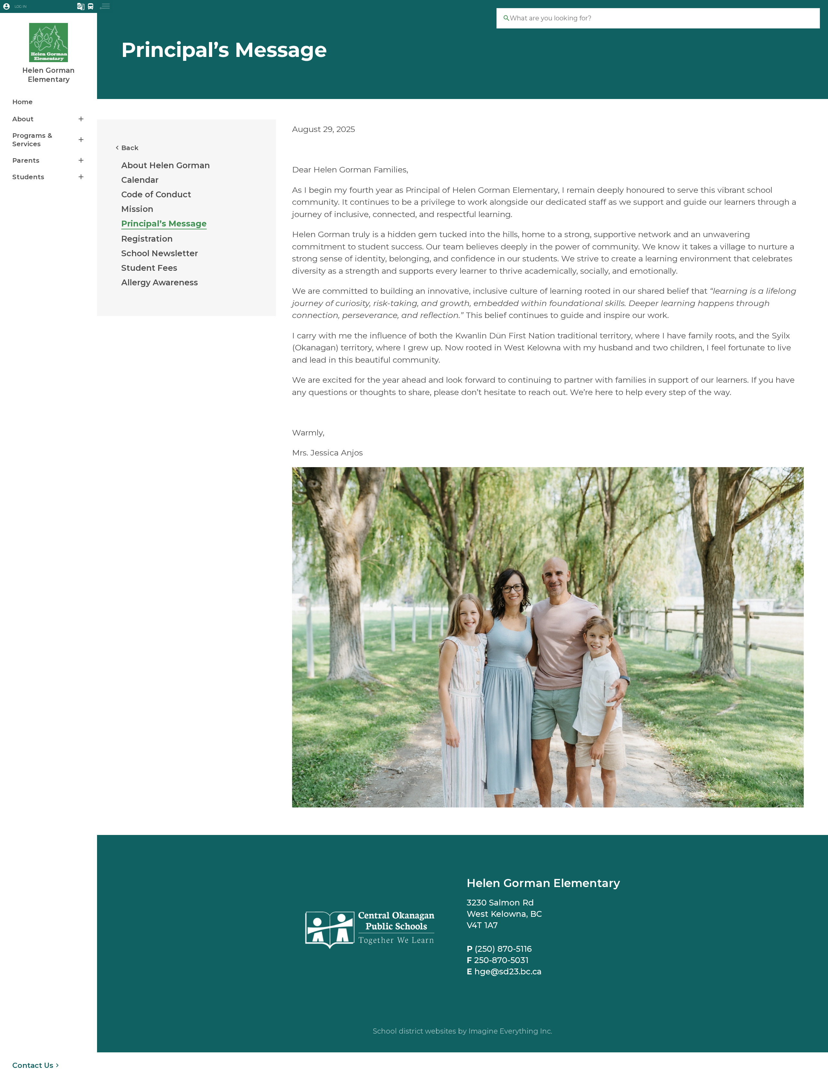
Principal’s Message (164, 223)
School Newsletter (159, 253)
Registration (147, 239)
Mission (137, 209)
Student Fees (149, 268)
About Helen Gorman (165, 165)
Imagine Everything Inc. (510, 1031)
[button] (30, 6)
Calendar (139, 180)
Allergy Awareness (159, 282)
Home (22, 102)
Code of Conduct (156, 194)
